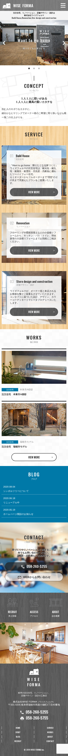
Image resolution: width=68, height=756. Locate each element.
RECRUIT (17, 741)
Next (64, 43)
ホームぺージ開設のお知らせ (18, 514)
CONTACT (50, 741)
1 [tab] (29, 68)
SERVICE (50, 727)
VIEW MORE (34, 192)
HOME (18, 727)
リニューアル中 (11, 502)
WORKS (50, 732)
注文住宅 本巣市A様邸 (14, 394)
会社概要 (56, 613)
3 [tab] (39, 68)
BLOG (18, 736)
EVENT (18, 732)
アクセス (34, 613)
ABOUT (50, 736)
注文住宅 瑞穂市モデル (14, 446)
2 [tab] (34, 68)
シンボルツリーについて (16, 491)
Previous (4, 43)
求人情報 (12, 613)
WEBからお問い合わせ (37, 577)
